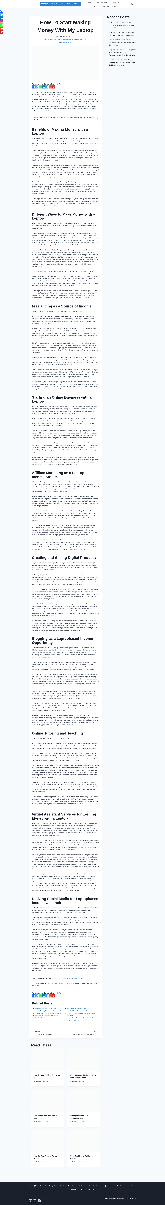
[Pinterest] (53, 86)
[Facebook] (33, 86)
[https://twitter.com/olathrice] (34, 1200)
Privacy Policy (130, 1186)
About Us (90, 1189)
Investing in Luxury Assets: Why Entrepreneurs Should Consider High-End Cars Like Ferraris (122, 62)
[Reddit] (50, 86)
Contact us (80, 1186)
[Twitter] (36, 86)
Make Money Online (65, 42)
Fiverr (61, 242)
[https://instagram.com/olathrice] (39, 1200)
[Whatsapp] (40, 86)
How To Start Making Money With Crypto (45, 1032)
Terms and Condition (117, 1186)
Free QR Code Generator (38, 1186)
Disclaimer (74, 1189)
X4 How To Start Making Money (57, 983)
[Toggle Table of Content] (95, 119)
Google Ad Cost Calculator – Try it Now (62, 1186)
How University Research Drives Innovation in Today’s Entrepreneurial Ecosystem (122, 25)
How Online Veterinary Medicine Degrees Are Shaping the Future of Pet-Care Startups (122, 42)
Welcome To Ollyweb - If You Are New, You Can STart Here (59, 4)
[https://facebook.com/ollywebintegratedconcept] (30, 1200)
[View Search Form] (132, 4)
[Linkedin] (43, 86)
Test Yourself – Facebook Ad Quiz (97, 1186)
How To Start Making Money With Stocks (71, 978)
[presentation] (47, 1060)
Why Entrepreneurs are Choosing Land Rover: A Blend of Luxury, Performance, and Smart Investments (122, 52)
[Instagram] (1, 21)
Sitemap (83, 1189)
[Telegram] (46, 86)
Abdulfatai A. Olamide (61, 36)
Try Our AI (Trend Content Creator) (105, 6)
